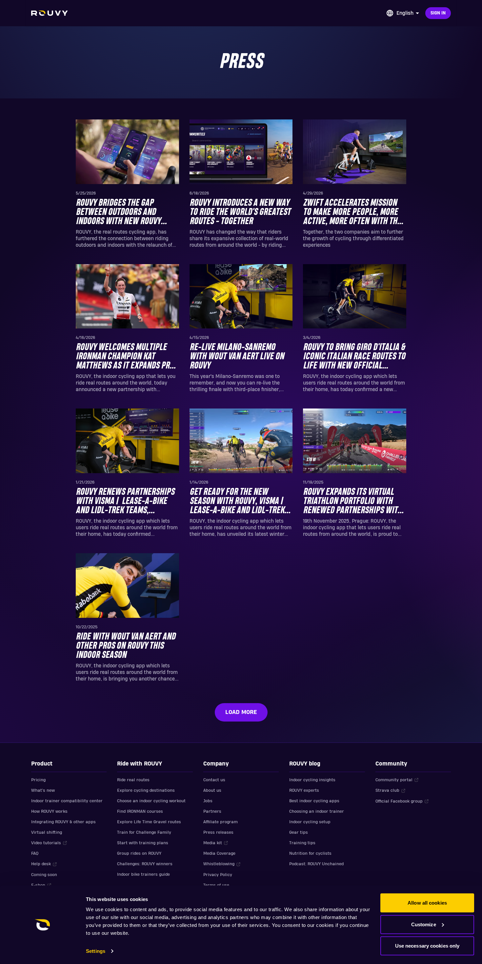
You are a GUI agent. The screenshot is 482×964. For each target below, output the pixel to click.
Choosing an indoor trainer (316, 811)
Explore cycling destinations (146, 790)
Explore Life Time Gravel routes (149, 822)
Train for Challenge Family (144, 832)
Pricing (38, 780)
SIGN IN (438, 13)
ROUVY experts (304, 790)
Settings (95, 951)
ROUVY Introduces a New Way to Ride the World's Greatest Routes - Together (240, 212)
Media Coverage (219, 853)
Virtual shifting (46, 832)
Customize (423, 924)
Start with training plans (142, 843)
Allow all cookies (427, 903)
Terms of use (216, 885)
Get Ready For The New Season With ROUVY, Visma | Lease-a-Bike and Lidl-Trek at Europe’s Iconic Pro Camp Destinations (239, 501)
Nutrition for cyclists (310, 853)
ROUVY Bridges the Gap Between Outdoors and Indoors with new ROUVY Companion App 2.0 (118, 212)
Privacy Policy (217, 874)
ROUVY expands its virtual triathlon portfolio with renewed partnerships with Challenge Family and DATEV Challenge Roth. (352, 501)
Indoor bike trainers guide (143, 874)
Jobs (207, 801)
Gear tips (298, 832)
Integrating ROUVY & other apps (63, 822)
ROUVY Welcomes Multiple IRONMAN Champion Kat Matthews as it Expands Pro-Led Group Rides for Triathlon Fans (126, 356)
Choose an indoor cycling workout (151, 801)
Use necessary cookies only (427, 946)
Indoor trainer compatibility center (67, 801)
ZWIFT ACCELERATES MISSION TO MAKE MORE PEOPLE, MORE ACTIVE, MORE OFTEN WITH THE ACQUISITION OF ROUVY (352, 212)
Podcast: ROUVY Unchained (316, 864)
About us (212, 790)
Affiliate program (220, 822)
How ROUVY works (49, 811)
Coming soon (44, 874)
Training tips (302, 843)
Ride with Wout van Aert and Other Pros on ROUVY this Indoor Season (125, 646)
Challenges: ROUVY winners (144, 864)
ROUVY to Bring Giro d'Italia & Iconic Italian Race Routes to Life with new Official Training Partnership (354, 356)
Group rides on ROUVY (139, 853)
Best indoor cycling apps (314, 801)
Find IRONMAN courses (140, 811)
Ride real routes (133, 780)
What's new (43, 790)
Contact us (214, 780)
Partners (212, 811)
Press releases (218, 832)
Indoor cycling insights (312, 780)
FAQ (34, 853)
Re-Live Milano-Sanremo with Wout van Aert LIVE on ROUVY (237, 356)
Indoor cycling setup (310, 822)
